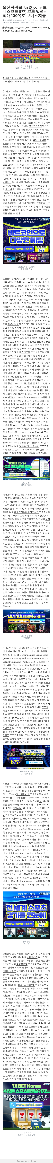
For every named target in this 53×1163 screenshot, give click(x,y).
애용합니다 (34, 157)
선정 (10, 105)
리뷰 (36, 164)
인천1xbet (17, 808)
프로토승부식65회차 (13, 278)
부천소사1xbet (10, 783)
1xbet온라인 (32, 1020)
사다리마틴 (8, 648)
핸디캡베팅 (10, 299)
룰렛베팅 (19, 599)
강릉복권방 (21, 964)
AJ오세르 (40, 550)
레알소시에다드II (26, 985)
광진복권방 (37, 790)
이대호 (22, 397)
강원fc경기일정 (29, 313)
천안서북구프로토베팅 (28, 1002)
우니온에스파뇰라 (26, 428)
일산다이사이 (23, 794)
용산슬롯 (28, 843)
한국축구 (18, 689)
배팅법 (11, 390)
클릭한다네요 (39, 140)
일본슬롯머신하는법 (29, 446)
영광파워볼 (37, 682)
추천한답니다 (20, 119)
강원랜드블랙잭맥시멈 (16, 568)
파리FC (34, 662)
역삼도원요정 (35, 126)
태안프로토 (10, 359)
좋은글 (8, 189)
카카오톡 (25, 352)
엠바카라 (23, 1027)
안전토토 (40, 1037)
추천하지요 (42, 203)
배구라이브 (30, 543)
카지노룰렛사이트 (38, 1065)
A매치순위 (32, 957)
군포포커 (22, 829)
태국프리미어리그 (11, 494)
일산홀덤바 (19, 306)
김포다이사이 (20, 536)
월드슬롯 (25, 672)
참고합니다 (8, 91)
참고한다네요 (28, 150)
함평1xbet (14, 501)
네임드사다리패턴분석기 (26, 512)
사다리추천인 (17, 703)
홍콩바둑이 (13, 324)
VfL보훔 (16, 696)
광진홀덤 (7, 953)
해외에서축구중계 (18, 679)
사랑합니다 (30, 95)
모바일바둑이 (14, 881)
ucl (40, 801)
